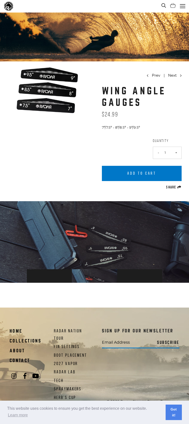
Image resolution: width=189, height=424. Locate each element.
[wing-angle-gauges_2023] (94, 242)
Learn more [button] (18, 415)
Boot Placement (70, 355)
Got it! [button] (174, 412)
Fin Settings (67, 346)
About (17, 350)
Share (174, 187)
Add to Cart (141, 173)
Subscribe (168, 342)
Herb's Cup (65, 397)
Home (16, 331)
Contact (20, 360)
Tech (58, 380)
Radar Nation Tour (68, 334)
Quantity (161, 141)
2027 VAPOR (66, 363)
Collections (25, 341)
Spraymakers (67, 388)
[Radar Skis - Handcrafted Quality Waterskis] (8, 6)
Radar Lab (64, 371)
